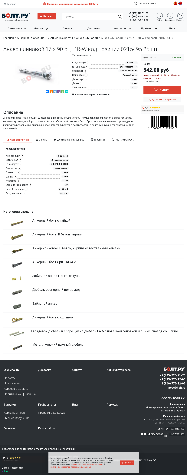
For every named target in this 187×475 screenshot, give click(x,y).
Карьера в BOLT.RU (16, 388)
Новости (9, 378)
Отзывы (9, 428)
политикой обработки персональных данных (71, 467)
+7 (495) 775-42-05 (138, 16)
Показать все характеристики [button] (90, 94)
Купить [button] (164, 90)
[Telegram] (55, 92)
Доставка (93, 28)
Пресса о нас (12, 383)
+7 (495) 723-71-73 (138, 13)
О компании (15, 28)
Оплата (67, 28)
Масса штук (41, 28)
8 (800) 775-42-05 (139, 19)
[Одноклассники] (51, 92)
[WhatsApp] (62, 92)
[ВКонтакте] (47, 92)
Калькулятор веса (119, 370)
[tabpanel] (70, 172)
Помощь (112, 404)
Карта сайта (46, 428)
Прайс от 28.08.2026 (51, 412)
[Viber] (59, 92)
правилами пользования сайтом (87, 465)
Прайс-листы (47, 404)
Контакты (119, 28)
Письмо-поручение (16, 418)
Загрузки (10, 404)
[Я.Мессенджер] (66, 92)
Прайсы (146, 28)
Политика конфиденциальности (20, 394)
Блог (172, 28)
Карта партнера (14, 412)
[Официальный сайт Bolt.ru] (16, 15)
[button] (47, 16)
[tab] (17, 140)
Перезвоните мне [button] (147, 3)
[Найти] (119, 16)
